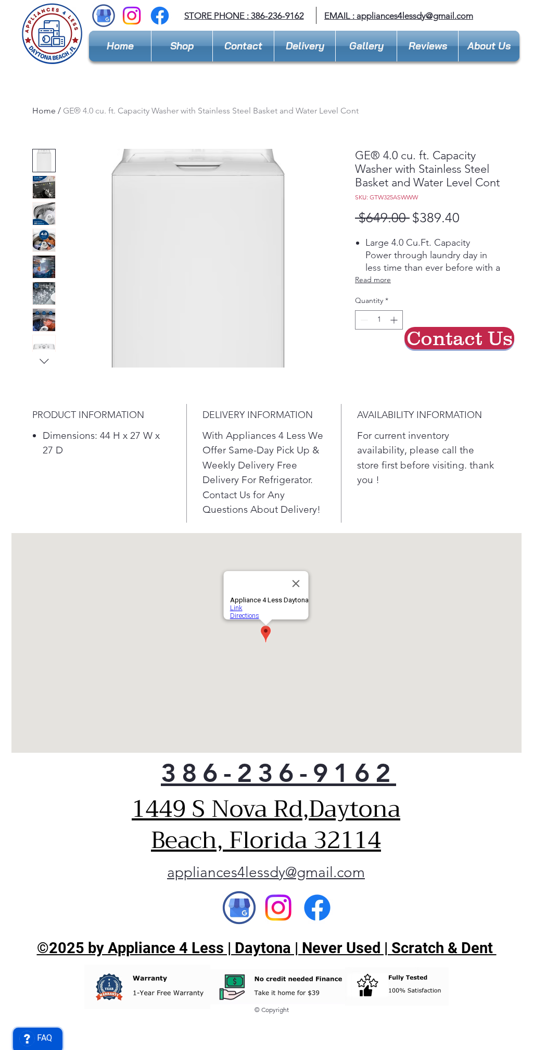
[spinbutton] (379, 320)
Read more (373, 279)
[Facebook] (160, 16)
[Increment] (394, 320)
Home (44, 111)
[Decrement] (363, 320)
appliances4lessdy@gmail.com (415, 15)
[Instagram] (132, 16)
